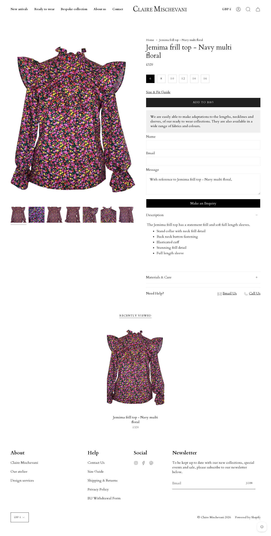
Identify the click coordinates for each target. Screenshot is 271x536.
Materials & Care (158, 277)
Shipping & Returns (103, 480)
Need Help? (155, 293)
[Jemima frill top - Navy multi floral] (135, 368)
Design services (22, 480)
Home (150, 40)
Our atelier (19, 471)
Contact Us (96, 462)
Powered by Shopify (247, 517)
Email (150, 153)
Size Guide (96, 471)
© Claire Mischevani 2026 (214, 517)
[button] (44, 9)
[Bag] (258, 9)
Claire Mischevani (24, 462)
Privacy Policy (98, 489)
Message (152, 169)
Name (151, 136)
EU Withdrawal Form (104, 498)
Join (249, 483)
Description (155, 215)
